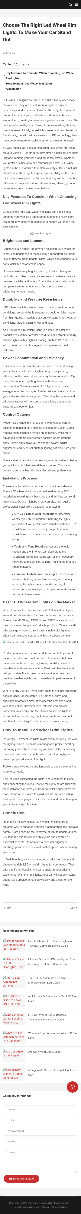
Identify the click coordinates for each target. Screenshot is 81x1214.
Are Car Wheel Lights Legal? (45, 1051)
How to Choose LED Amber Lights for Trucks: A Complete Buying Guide (50, 943)
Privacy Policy (59, 1207)
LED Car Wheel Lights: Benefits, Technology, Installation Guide (47, 1017)
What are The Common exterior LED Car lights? (52, 1035)
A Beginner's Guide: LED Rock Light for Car (51, 1072)
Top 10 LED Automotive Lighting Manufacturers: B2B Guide (47, 980)
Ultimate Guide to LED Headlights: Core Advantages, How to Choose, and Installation (52, 962)
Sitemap (45, 1207)
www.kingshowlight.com (27, 1207)
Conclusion (13, 88)
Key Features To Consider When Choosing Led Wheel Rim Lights (40, 75)
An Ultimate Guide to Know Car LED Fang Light (53, 998)
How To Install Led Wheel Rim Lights (29, 83)
